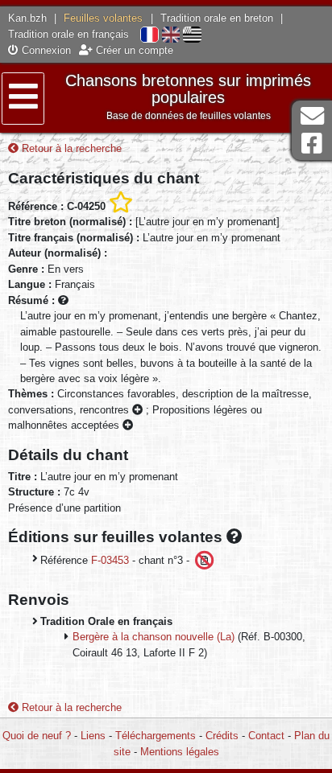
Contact (266, 736)
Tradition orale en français (68, 34)
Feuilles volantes (103, 18)
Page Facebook (312, 143)
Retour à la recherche (70, 148)
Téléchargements (155, 736)
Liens (93, 736)
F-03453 (110, 559)
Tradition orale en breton (216, 18)
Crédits (222, 736)
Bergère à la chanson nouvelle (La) (153, 637)
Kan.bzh (27, 18)
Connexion (45, 50)
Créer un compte (133, 50)
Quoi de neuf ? (36, 736)
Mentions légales (179, 752)
